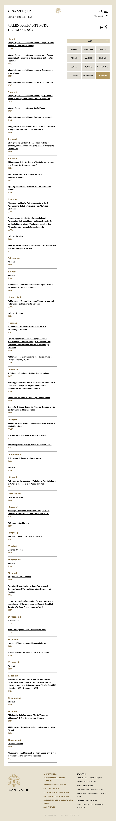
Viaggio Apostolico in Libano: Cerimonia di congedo (30, 117)
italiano (99, 16)
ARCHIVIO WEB (49, 807)
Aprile (74, 58)
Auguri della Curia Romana (19, 577)
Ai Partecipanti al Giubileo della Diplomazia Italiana (30, 445)
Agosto (88, 67)
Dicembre (27, 17)
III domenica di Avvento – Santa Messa (24, 458)
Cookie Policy (63, 815)
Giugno (102, 58)
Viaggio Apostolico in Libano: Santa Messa (26, 108)
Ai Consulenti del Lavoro (18, 523)
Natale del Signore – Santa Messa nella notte (27, 630)
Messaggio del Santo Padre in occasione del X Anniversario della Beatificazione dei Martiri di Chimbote (28, 206)
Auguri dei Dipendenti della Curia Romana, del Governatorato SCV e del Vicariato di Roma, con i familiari (29, 589)
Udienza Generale (15, 313)
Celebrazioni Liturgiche (87, 800)
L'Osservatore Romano (86, 782)
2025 (19, 17)
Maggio (88, 58)
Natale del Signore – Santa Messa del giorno (27, 643)
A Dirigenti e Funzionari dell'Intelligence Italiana (28, 373)
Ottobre (74, 75)
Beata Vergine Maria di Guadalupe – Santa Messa (29, 397)
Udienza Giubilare (15, 236)
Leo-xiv (12, 17)
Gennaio (74, 49)
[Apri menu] (106, 11)
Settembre (102, 67)
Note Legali (52, 815)
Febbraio (88, 49)
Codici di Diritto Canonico (55, 785)
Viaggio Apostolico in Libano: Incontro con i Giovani (30, 82)
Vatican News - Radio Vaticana (89, 778)
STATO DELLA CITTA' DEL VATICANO (90, 790)
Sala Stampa (82, 774)
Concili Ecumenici (51, 788)
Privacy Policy (75, 815)
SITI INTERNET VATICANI (85, 786)
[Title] (106, 27)
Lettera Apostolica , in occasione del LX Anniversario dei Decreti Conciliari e (30, 604)
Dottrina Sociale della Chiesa (56, 796)
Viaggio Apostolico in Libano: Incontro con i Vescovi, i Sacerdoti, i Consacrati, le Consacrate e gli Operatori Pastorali (31, 58)
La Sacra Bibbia (50, 774)
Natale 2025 (13, 620)
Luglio (74, 67)
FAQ (45, 815)
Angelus (11, 262)
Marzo (102, 49)
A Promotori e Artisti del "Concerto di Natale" (27, 435)
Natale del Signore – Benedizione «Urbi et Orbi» (28, 652)
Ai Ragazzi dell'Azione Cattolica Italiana (25, 536)
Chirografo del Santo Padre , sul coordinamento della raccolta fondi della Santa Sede (31, 146)
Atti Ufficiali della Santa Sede (57, 792)
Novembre (88, 75)
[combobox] (88, 41)
